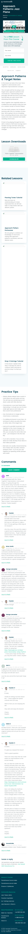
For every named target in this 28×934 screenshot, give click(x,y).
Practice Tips (10, 70)
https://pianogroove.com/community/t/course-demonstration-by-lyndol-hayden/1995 (15, 783)
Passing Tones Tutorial (13, 197)
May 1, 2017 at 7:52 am (15, 639)
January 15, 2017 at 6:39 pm (17, 603)
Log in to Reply (5, 506)
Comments (18, 70)
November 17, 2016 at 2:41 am (17, 515)
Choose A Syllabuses (7, 886)
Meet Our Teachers (7, 913)
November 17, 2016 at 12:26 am (15, 477)
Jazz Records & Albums (8, 904)
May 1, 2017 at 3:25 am (12, 616)
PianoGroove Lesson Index (9, 883)
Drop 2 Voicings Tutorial (14, 361)
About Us (4, 920)
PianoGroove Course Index (9, 880)
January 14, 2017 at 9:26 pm (14, 571)
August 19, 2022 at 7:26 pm (14, 845)
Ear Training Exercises (7, 901)
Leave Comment (14, 470)
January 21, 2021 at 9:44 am (17, 744)
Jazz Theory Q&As (6, 895)
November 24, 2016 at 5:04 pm (15, 548)
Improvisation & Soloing (15, 15)
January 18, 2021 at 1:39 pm (14, 725)
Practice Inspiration (7, 898)
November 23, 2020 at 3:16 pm (15, 667)
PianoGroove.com (8, 2)
